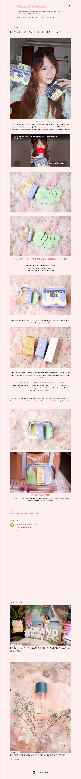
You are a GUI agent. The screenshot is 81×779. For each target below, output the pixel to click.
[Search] (69, 6)
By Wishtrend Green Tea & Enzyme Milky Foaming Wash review (48, 401)
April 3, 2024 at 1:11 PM (30, 524)
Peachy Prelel (31, 6)
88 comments (19, 655)
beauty (17, 513)
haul (21, 513)
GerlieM (19, 524)
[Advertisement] (40, 581)
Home (19, 18)
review (25, 513)
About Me (27, 18)
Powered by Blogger (42, 772)
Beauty (35, 18)
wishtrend (36, 513)
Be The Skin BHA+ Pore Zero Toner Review (37, 755)
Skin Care (44, 18)
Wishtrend (57, 498)
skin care (30, 513)
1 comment (18, 759)
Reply (18, 530)
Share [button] (12, 510)
